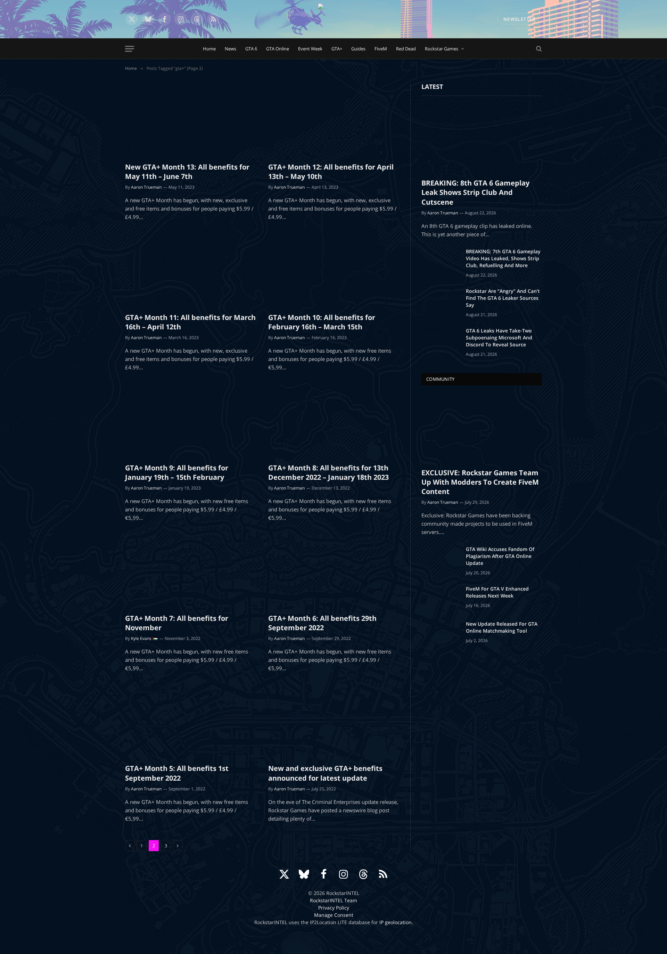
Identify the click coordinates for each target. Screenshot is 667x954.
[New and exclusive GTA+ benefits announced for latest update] (333, 721)
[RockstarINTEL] (333, 19)
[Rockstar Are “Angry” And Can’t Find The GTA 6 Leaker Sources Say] (440, 300)
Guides (358, 49)
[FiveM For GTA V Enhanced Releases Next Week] (440, 598)
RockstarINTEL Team (333, 900)
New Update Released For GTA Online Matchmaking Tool (501, 627)
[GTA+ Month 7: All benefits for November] (190, 571)
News (230, 49)
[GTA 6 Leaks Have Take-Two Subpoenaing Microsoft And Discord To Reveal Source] (440, 340)
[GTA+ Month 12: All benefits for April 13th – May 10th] (333, 120)
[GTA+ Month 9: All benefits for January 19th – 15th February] (190, 421)
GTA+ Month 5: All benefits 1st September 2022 (177, 773)
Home (209, 49)
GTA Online (277, 49)
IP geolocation (395, 922)
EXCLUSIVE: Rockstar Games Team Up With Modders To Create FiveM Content (480, 482)
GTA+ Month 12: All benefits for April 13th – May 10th (331, 171)
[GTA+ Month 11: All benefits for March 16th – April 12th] (190, 270)
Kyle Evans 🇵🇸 (144, 638)
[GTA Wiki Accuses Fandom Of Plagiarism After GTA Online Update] (440, 558)
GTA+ (336, 49)
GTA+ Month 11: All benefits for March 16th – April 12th (190, 322)
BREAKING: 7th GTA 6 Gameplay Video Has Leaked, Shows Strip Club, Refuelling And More (503, 258)
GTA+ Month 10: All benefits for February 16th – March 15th (321, 322)
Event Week (310, 49)
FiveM (380, 49)
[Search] (538, 49)
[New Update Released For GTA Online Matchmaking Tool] (440, 633)
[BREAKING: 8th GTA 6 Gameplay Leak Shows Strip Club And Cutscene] (481, 139)
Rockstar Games (441, 49)
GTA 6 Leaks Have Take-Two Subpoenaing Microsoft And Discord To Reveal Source (499, 337)
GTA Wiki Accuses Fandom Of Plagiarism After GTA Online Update (500, 556)
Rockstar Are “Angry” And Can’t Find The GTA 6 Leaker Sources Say (503, 298)
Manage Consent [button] (333, 915)
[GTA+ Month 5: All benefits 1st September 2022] (190, 721)
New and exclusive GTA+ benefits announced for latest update (325, 773)
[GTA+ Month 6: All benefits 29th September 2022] (333, 571)
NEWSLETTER (519, 19)
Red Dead (406, 49)
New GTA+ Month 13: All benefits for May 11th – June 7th (187, 171)
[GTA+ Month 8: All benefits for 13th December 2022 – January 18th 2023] (333, 421)
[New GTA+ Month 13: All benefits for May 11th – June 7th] (190, 120)
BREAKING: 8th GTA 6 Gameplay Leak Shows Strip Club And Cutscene (475, 192)
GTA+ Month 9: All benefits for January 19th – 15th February (176, 472)
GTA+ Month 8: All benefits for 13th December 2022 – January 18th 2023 (328, 472)
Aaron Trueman (146, 187)
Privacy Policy (333, 907)
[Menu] (129, 49)
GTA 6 (251, 49)
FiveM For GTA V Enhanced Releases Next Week (497, 592)
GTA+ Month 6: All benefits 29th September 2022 (322, 623)
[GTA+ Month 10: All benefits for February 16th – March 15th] (333, 270)
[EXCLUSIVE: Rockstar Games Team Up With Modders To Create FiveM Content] (481, 428)
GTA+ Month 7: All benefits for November (176, 623)
